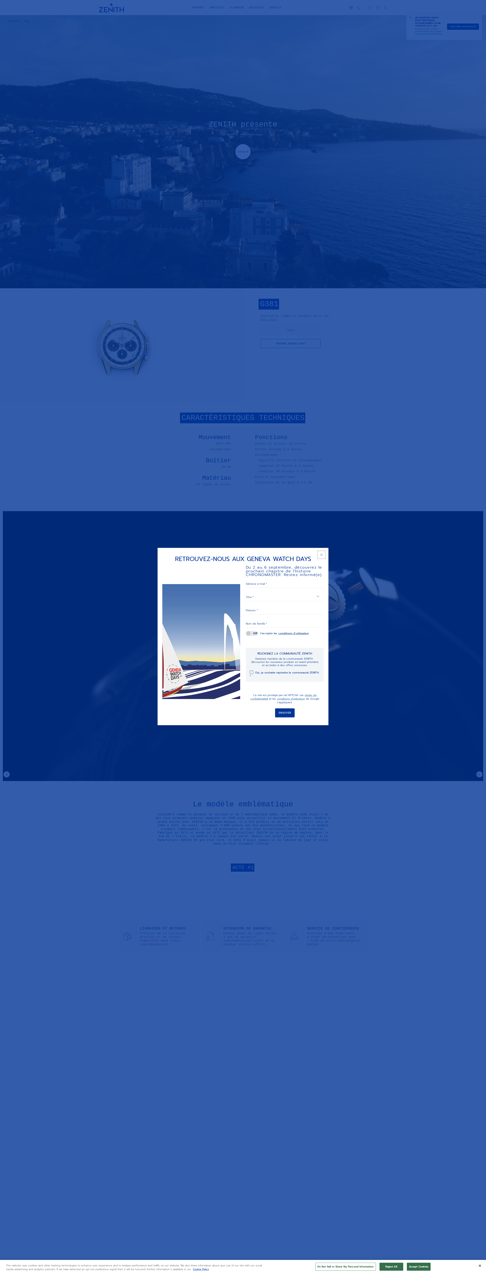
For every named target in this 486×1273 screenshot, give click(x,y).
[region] (243, 1266)
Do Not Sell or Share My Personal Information (345, 1266)
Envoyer (285, 713)
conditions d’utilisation (293, 633)
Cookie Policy (201, 1269)
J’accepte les (284, 633)
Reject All (391, 1266)
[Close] (480, 1266)
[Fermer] (321, 555)
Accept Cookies (419, 1266)
